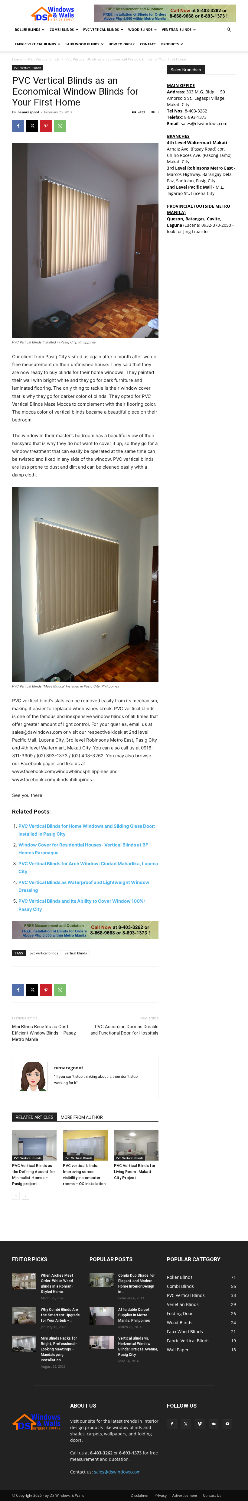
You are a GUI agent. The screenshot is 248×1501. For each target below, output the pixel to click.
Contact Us (212, 1495)
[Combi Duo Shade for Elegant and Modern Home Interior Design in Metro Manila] (102, 1280)
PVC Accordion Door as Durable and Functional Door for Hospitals (124, 1030)
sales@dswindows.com (117, 1472)
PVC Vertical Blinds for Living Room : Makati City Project (134, 1171)
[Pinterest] (46, 126)
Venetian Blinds (176, 29)
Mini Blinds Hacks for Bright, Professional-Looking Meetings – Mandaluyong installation (59, 1349)
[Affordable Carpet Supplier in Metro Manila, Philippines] (102, 1316)
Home (17, 59)
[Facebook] (18, 126)
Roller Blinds (27, 29)
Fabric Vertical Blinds (35, 44)
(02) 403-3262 (87, 756)
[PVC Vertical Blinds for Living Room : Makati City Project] (136, 1145)
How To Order (122, 44)
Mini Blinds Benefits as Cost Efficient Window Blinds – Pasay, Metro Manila (44, 1033)
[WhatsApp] (60, 126)
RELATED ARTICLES (35, 1117)
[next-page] (25, 1196)
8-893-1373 (195, 117)
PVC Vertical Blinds (101, 29)
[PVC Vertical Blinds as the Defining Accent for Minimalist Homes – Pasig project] (34, 1145)
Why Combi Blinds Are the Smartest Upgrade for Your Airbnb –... (60, 1315)
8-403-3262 (196, 111)
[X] (32, 126)
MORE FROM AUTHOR (82, 1117)
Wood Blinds (140, 29)
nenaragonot (28, 112)
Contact (148, 44)
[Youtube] (227, 1424)
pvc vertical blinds (44, 953)
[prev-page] (16, 1196)
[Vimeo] (199, 1424)
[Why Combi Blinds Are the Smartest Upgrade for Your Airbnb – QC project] (24, 1315)
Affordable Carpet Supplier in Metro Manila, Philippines (134, 1315)
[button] (228, 30)
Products (170, 44)
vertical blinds (76, 953)
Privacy (161, 1495)
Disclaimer (140, 1495)
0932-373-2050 (216, 225)
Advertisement (184, 1495)
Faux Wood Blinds (82, 44)
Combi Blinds (62, 29)
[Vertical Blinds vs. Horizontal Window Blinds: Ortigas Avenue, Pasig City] (102, 1342)
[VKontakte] (213, 1424)
